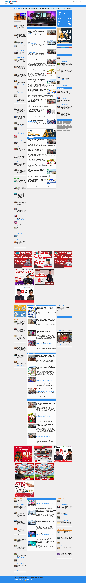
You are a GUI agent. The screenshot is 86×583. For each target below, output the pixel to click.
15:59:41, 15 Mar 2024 (20, 557)
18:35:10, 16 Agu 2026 (20, 43)
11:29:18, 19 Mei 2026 (20, 225)
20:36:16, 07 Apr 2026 (64, 539)
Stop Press (41, 577)
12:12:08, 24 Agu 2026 (47, 343)
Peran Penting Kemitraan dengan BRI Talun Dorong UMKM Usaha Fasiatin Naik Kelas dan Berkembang (37, 100)
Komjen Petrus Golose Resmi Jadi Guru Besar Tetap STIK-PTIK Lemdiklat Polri (21, 164)
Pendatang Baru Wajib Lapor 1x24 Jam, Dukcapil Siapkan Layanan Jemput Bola (21, 123)
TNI (62, 123)
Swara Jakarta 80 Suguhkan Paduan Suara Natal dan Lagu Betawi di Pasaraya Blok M (66, 507)
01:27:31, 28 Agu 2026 (34, 33)
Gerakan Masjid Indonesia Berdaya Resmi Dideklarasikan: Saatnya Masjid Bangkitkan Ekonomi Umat (21, 522)
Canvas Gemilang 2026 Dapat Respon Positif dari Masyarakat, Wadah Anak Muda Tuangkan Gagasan (21, 8)
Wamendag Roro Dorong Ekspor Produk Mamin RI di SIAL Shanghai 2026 (21, 223)
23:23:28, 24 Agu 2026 (47, 323)
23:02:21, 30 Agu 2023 (20, 146)
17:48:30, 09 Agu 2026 (20, 50)
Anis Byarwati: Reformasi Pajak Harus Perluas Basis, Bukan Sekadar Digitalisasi (21, 242)
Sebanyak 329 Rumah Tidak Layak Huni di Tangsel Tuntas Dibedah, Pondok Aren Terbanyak (45, 331)
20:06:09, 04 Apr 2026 (20, 125)
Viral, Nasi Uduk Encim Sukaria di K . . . (64, 342)
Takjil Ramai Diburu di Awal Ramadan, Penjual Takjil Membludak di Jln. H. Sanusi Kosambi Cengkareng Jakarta (21, 547)
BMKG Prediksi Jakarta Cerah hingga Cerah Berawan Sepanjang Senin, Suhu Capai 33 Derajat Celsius (21, 110)
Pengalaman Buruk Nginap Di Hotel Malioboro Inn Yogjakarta (21, 540)
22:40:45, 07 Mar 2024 (20, 563)
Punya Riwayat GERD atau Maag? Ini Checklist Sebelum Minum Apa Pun (21, 75)
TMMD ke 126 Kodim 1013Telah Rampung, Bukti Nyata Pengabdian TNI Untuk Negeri (66, 101)
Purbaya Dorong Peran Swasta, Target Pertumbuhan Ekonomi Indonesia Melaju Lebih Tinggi (20, 230)
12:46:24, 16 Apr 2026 (20, 239)
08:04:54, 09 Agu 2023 (20, 161)
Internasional (59, 123)
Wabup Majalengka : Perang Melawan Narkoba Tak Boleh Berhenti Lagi (35, 60)
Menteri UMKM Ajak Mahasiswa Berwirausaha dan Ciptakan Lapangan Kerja (45, 542)
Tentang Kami (16, 577)
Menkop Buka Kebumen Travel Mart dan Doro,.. (37, 25)
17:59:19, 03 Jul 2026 (20, 504)
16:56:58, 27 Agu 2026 (45, 416)
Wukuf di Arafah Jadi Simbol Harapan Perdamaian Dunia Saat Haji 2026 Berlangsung (21, 507)
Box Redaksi (21, 577)
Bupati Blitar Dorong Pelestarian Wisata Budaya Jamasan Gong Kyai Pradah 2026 (36, 70)
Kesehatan (59, 130)
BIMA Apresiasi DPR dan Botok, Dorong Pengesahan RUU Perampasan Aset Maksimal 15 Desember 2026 (36, 110)
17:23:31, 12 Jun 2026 (20, 212)
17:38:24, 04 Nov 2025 (64, 551)
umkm (59, 128)
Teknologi (49, 5)
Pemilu (66, 130)
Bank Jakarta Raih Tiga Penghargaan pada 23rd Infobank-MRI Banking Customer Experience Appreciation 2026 (20, 195)
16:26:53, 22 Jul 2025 (64, 520)
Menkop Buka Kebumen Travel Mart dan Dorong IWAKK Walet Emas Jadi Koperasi (44, 501)
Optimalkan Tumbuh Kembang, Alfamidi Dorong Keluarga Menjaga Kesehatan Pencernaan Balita (21, 89)
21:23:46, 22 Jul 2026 (64, 535)
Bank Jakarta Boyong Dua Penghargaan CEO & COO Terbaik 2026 (21, 117)
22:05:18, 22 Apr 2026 (20, 233)
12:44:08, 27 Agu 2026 (34, 52)
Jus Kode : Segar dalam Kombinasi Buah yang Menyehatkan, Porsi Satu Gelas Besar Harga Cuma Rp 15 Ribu (21, 337)
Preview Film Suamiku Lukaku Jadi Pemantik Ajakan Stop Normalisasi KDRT (66, 501)
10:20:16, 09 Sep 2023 (20, 140)
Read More (19, 103)
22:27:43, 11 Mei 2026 (20, 365)
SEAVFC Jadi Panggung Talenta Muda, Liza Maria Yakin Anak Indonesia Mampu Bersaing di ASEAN (66, 532)
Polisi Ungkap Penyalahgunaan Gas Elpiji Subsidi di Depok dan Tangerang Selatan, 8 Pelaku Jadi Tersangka (21, 150)
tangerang (59, 125)
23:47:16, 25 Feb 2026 (20, 64)
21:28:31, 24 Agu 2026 (46, 380)
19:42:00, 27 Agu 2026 (33, 112)
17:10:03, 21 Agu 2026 (20, 185)
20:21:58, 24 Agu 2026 (47, 391)
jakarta (69, 125)
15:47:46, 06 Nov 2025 (64, 104)
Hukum (63, 125)
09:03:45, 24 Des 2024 (20, 101)
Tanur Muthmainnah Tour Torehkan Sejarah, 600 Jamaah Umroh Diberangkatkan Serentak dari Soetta (21, 514)
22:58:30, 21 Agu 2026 (45, 534)
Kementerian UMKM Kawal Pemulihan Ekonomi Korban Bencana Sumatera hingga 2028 (37, 41)
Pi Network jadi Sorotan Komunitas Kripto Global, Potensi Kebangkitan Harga (66, 554)
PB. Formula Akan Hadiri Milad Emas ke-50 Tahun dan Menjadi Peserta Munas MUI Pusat (66, 518)
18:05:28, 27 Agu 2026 (64, 85)
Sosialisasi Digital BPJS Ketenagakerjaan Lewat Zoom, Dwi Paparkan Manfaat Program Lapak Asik (51, 8)
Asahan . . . (59, 328)
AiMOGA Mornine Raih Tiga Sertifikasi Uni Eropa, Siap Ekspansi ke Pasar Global (36, 119)
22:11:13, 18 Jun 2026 (20, 57)
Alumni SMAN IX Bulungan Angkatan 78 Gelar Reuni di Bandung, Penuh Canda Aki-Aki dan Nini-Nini (66, 543)
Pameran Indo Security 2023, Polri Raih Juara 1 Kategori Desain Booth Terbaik (21, 143)
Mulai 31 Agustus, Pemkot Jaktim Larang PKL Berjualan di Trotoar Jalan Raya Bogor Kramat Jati (45, 320)
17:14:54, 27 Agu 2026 (37, 182)
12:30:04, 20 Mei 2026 (20, 219)
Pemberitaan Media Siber (34, 577)
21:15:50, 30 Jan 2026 (20, 84)
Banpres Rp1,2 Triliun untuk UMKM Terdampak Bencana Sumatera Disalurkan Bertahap (46, 511)
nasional (64, 128)
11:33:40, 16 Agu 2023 (20, 154)
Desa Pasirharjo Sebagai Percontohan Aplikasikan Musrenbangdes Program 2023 (65, 92)
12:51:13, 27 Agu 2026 (34, 62)
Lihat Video (59, 330)
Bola (61, 128)
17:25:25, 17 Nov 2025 (64, 545)
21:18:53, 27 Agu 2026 (33, 121)
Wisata (67, 128)
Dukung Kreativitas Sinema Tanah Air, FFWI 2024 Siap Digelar (21, 561)
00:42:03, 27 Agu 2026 (45, 503)
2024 (9, 5)
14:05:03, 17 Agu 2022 (64, 98)
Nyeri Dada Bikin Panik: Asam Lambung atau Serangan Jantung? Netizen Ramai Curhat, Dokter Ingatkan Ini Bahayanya (21, 68)
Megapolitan (68, 123)
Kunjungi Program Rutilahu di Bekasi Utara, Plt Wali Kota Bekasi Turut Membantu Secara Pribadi (66, 107)
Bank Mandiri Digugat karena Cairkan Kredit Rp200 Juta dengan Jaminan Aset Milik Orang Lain (37, 31)
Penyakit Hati (63, 97)
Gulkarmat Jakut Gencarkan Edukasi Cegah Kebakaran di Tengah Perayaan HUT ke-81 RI (45, 341)
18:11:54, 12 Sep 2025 (64, 514)
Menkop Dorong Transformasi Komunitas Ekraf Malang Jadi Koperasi (45, 532)
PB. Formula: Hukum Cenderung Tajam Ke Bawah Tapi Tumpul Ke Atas (21, 501)
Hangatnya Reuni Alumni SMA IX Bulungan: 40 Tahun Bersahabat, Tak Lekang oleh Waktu (66, 548)
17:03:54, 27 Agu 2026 (34, 83)
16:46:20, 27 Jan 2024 (20, 570)
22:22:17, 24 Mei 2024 (20, 133)
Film (68, 130)
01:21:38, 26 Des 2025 (64, 504)
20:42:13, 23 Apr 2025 (20, 92)
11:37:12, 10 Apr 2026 (20, 246)
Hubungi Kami (26, 577)
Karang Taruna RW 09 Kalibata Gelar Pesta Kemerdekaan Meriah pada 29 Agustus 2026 (45, 389)
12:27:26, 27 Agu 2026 (33, 43)
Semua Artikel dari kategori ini (52, 305)
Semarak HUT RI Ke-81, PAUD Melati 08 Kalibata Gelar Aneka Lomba (44, 378)
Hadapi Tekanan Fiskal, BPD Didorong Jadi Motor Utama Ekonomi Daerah (21, 236)
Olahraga (63, 130)
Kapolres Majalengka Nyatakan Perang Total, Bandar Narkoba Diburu (36, 50)
